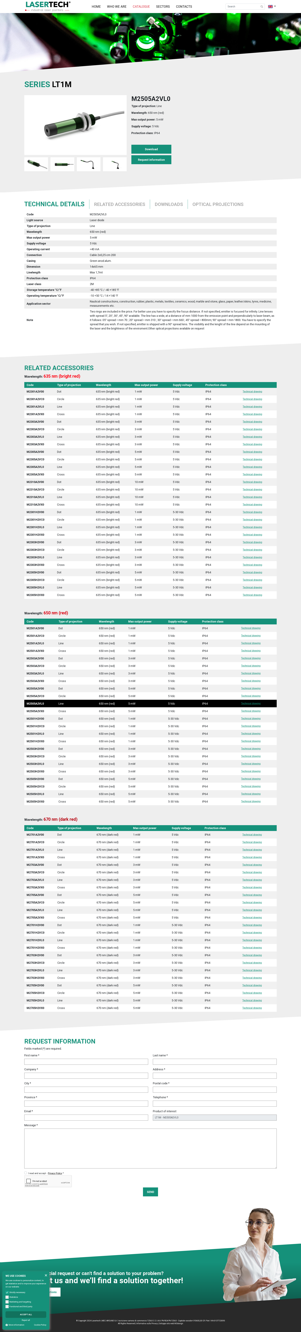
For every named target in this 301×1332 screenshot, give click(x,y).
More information (16, 1325)
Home (96, 6)
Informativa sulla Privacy (147, 1323)
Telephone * (160, 1097)
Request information (151, 159)
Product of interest (164, 1111)
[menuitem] (96, 6)
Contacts (184, 6)
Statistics (13, 1297)
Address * (159, 1069)
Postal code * (161, 1083)
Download (151, 149)
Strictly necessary (17, 1292)
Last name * (160, 1055)
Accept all (26, 1314)
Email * (28, 1111)
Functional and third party (20, 1306)
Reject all (26, 1320)
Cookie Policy (40, 1325)
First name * (31, 1055)
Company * (31, 1069)
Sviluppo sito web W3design (171, 1323)
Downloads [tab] (169, 204)
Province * (30, 1097)
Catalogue (141, 6)
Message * (31, 1125)
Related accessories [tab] (119, 204)
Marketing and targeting (20, 1302)
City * (27, 1083)
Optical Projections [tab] (218, 204)
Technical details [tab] (54, 204)
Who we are (117, 6)
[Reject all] (46, 1275)
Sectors (163, 6)
